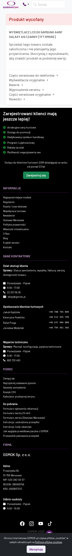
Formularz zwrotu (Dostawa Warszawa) (24, 417)
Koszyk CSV (9, 392)
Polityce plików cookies (48, 542)
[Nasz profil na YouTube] (40, 524)
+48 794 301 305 (59, 327)
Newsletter (9, 215)
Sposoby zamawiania (14, 387)
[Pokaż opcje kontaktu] (26, 4)
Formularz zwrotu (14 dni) (16, 413)
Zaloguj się (9, 378)
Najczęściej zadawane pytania (19, 383)
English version (11, 242)
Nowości (15, 99)
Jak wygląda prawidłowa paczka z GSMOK (25, 431)
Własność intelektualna (16, 229)
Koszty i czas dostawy (15, 206)
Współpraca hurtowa (14, 211)
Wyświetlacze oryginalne (27, 80)
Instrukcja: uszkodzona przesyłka (21, 422)
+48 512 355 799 (59, 317)
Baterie (14, 85)
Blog (5, 238)
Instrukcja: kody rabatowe (17, 426)
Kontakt (7, 247)
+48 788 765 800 (59, 312)
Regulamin (9, 202)
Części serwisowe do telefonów (32, 75)
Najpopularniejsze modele (17, 197)
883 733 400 (13, 360)
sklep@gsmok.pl (17, 296)
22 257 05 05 (14, 292)
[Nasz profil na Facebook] (22, 524)
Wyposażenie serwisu (25, 90)
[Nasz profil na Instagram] (31, 524)
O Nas (6, 233)
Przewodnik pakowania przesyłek (21, 435)
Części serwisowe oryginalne (30, 94)
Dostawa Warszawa (13, 220)
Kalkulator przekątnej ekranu (19, 396)
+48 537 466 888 (59, 322)
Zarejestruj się (36, 175)
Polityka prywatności (14, 224)
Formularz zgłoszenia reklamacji (20, 408)
